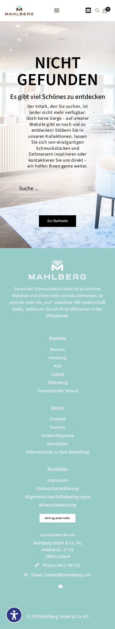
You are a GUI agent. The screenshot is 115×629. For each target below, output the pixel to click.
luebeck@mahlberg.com (67, 575)
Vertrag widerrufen (57, 518)
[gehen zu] (97, 11)
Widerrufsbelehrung (57, 505)
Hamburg (57, 358)
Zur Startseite (57, 221)
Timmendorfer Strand (57, 391)
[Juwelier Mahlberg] (19, 12)
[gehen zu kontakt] (88, 11)
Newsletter (57, 444)
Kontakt (57, 419)
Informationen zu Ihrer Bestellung (57, 452)
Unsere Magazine (57, 435)
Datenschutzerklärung (57, 488)
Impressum (57, 480)
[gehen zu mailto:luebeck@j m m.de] (60, 586)
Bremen (57, 349)
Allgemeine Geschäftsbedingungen (57, 497)
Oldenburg (58, 382)
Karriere (57, 427)
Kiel (57, 366)
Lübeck (57, 374)
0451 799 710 (68, 565)
